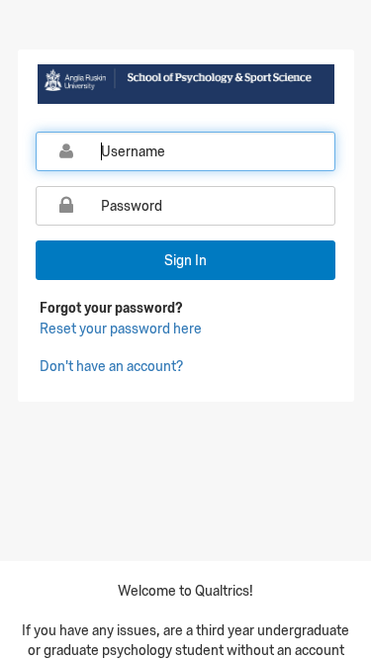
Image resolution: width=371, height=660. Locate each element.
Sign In (185, 260)
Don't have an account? (111, 366)
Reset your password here (121, 328)
